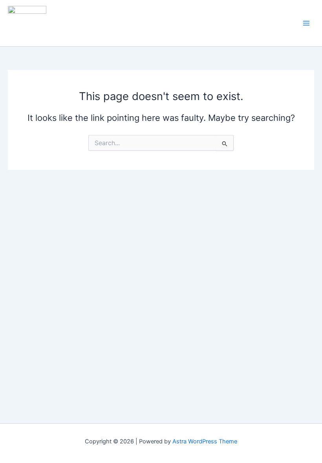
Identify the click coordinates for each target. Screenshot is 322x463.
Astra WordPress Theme (204, 441)
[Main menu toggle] (306, 23)
